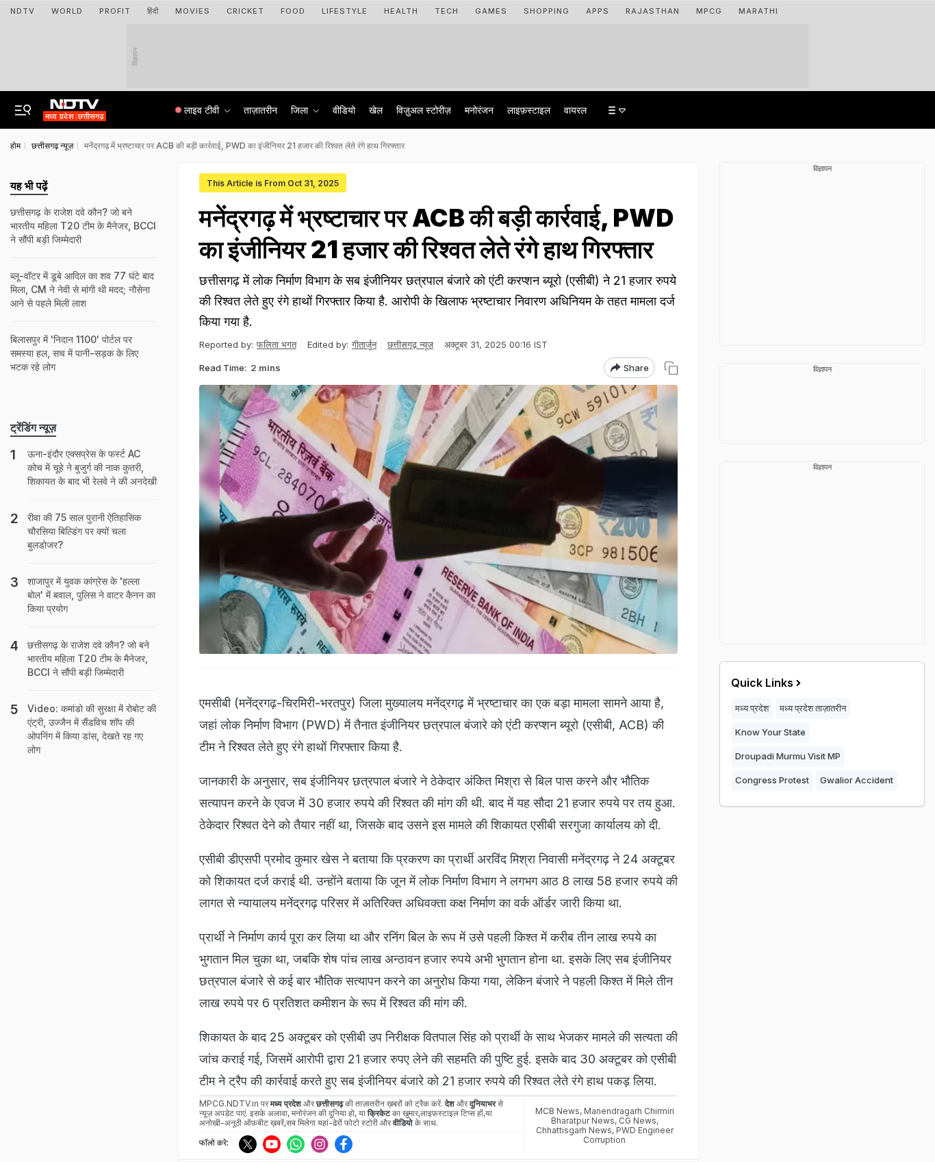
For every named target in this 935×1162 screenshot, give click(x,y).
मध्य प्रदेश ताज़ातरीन (813, 708)
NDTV (22, 11)
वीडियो (344, 110)
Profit (115, 11)
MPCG (709, 11)
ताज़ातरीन (260, 110)
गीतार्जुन (364, 344)
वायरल (575, 110)
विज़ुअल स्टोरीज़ (423, 110)
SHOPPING (546, 11)
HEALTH (401, 11)
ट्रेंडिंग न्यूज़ (33, 427)
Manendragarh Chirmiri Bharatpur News (612, 1116)
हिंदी (153, 11)
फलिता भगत (276, 344)
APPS (597, 11)
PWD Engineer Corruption (628, 1135)
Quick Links (762, 683)
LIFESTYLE (345, 11)
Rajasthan (653, 11)
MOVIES (192, 11)
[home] (74, 106)
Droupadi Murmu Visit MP (788, 755)
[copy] (671, 368)
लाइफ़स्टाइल (528, 110)
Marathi (758, 11)
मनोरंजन (479, 110)
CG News (637, 1120)
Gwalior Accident (856, 779)
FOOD (293, 11)
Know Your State (770, 732)
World (67, 11)
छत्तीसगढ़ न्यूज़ (410, 344)
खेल (376, 110)
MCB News (557, 1111)
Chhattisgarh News (574, 1130)
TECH (447, 11)
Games (491, 11)
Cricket (245, 11)
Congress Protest (772, 779)
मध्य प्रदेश (752, 708)
